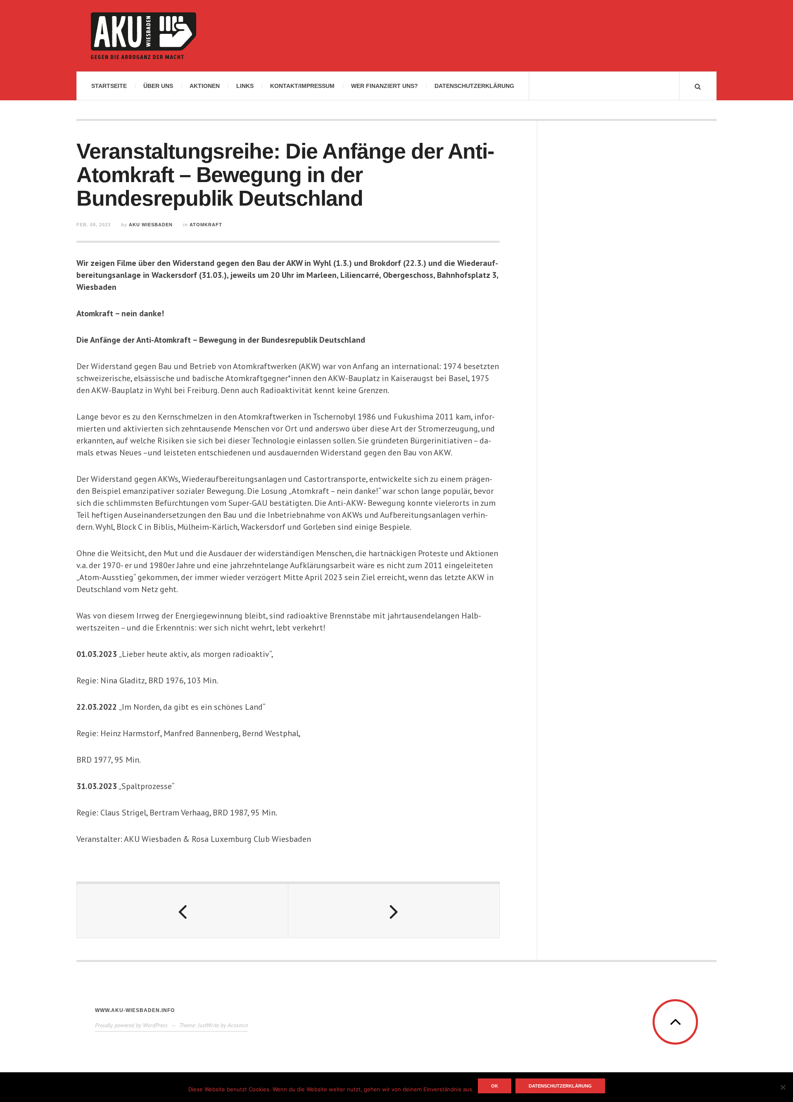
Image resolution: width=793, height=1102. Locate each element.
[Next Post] (394, 911)
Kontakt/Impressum (302, 86)
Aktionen (205, 86)
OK (494, 1085)
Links (245, 86)
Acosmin (238, 1025)
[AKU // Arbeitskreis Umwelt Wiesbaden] (143, 35)
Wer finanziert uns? (384, 86)
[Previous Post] (182, 911)
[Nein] (783, 1087)
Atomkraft (206, 224)
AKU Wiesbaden (151, 224)
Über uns (158, 86)
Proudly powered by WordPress (131, 1025)
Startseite (109, 86)
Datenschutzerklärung (474, 86)
